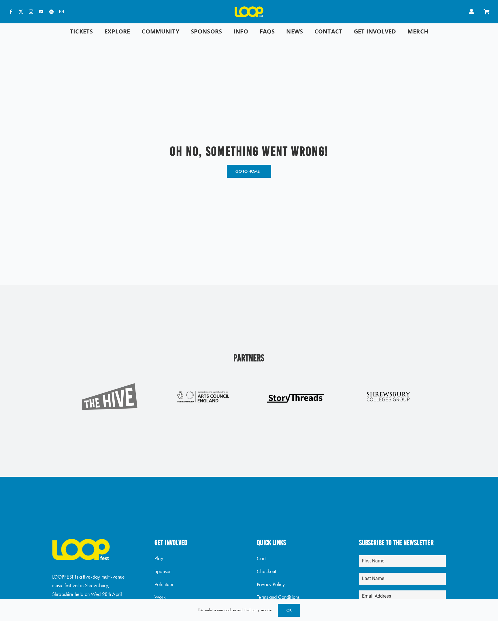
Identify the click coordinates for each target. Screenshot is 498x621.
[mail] (61, 12)
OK (288, 610)
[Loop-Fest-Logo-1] (249, 9)
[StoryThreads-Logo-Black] (295, 396)
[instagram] (31, 12)
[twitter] (21, 12)
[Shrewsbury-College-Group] (388, 392)
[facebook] (11, 12)
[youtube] (41, 12)
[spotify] (51, 12)
